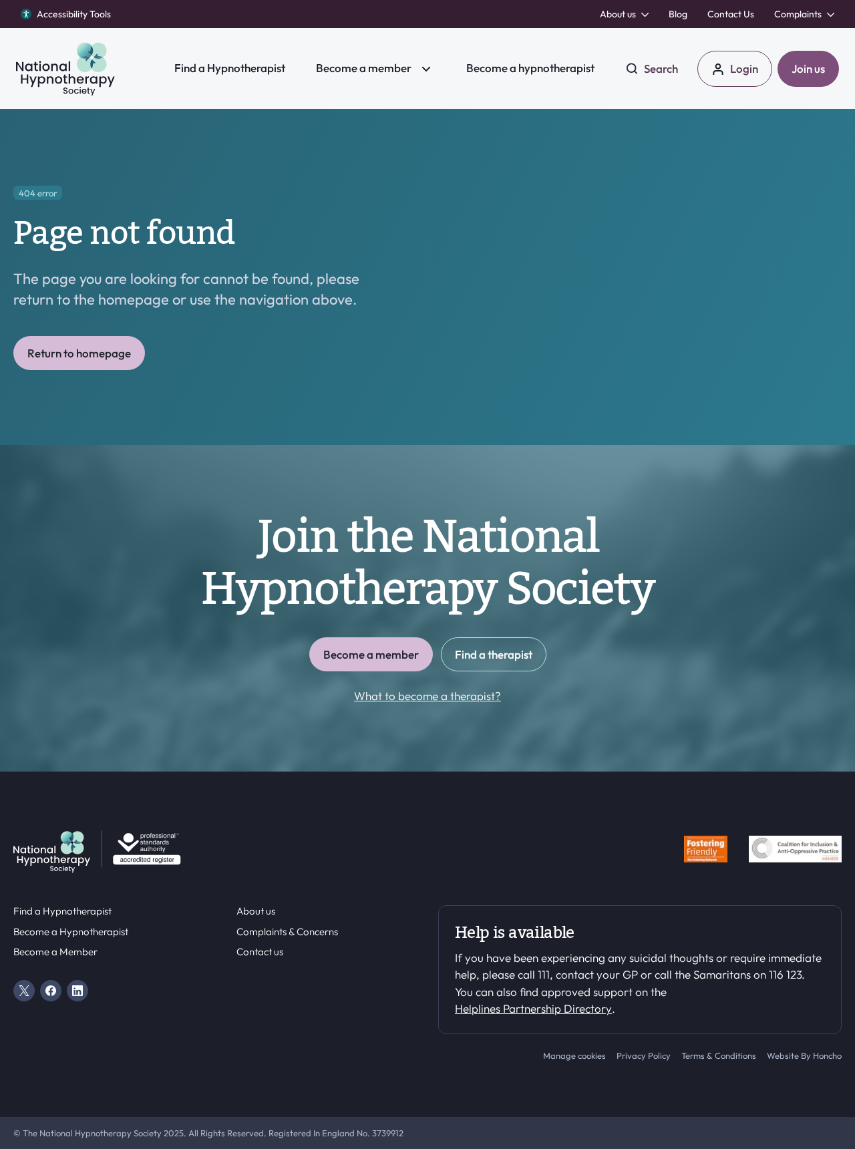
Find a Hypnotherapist (62, 911)
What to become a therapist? (427, 696)
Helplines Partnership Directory (533, 1008)
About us (255, 911)
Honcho (827, 1055)
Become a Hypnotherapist (70, 932)
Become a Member (55, 952)
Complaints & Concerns (287, 932)
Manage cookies (574, 1055)
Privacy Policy (644, 1055)
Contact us (259, 952)
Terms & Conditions (718, 1055)
